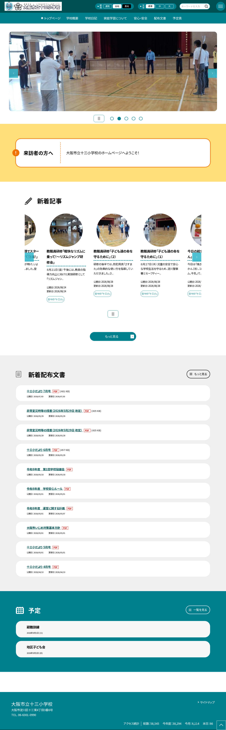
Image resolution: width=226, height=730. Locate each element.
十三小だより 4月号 (39, 567)
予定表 (177, 18)
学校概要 (72, 18)
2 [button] (119, 118)
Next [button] (212, 73)
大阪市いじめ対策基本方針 (44, 528)
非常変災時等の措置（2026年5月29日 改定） (55, 411)
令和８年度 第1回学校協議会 (46, 469)
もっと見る (111, 336)
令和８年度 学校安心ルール (45, 488)
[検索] (207, 6)
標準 (150, 6)
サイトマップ (207, 702)
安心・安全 (140, 18)
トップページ (52, 18)
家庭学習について (115, 18)
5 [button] (140, 118)
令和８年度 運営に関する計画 (46, 508)
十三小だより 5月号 (39, 547)
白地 (117, 6)
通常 (107, 6)
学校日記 (91, 18)
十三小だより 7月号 (39, 391)
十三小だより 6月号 (39, 450)
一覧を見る (200, 610)
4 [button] (133, 118)
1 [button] (112, 118)
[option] (113, 71)
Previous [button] (13, 73)
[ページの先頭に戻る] (221, 725)
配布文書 (160, 18)
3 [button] (126, 118)
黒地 (127, 6)
